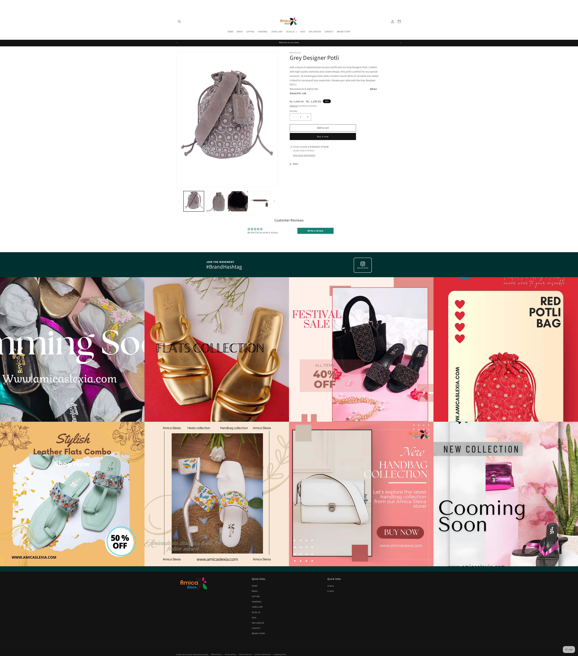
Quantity (293, 111)
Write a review (315, 230)
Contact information (263, 654)
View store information (304, 155)
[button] (179, 21)
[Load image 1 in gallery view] (193, 201)
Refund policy (216, 654)
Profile (330, 591)
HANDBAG (256, 601)
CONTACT (256, 628)
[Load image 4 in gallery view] (260, 201)
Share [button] (295, 163)
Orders (330, 585)
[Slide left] (179, 201)
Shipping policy (280, 654)
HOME (254, 585)
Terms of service (245, 654)
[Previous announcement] (177, 42)
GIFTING (256, 596)
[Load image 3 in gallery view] (238, 201)
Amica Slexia (187, 654)
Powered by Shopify (200, 654)
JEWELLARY (257, 607)
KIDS (254, 617)
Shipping (293, 106)
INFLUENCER (258, 623)
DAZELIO (256, 612)
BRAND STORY (258, 633)
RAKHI (255, 591)
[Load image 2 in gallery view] (215, 201)
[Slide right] (274, 201)
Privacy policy (230, 654)
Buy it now (323, 136)
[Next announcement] (401, 42)
